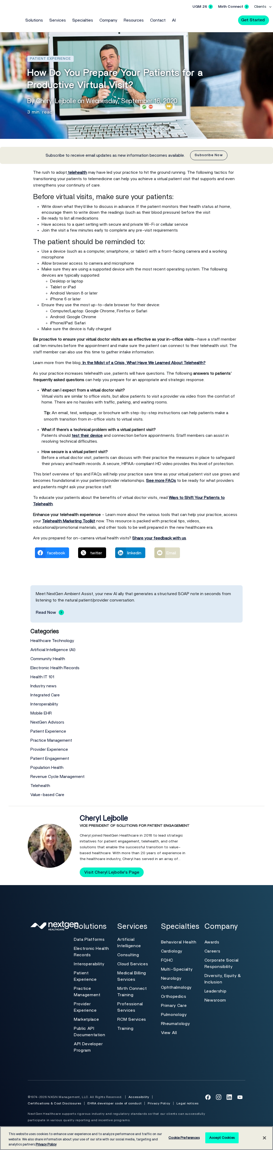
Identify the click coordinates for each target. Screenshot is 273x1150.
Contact (158, 20)
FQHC (167, 960)
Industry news (43, 686)
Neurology (171, 978)
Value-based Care (47, 795)
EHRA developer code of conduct (114, 1103)
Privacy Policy (159, 1103)
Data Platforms (89, 939)
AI (174, 20)
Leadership (215, 991)
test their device (87, 435)
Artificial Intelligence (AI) (53, 650)
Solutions (34, 20)
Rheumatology (175, 1024)
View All (169, 1033)
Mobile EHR (41, 713)
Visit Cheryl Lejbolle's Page (111, 872)
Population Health (46, 767)
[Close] (264, 1138)
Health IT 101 (42, 677)
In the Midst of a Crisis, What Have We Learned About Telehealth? (144, 363)
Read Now (46, 612)
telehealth (77, 172)
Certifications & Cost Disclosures (54, 1103)
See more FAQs (161, 480)
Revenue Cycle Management (57, 776)
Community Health (47, 659)
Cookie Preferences (183, 1137)
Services (57, 20)
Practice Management (51, 740)
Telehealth (40, 786)
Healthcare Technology (52, 641)
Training (125, 1028)
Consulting (128, 955)
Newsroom (215, 1000)
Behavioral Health (178, 942)
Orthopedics (173, 996)
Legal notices (187, 1103)
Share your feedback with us (159, 538)
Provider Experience (49, 749)
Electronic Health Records (54, 668)
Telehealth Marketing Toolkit (68, 521)
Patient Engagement (49, 758)
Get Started (253, 20)
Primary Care (174, 1005)
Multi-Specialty (177, 969)
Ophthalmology (176, 987)
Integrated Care (45, 695)
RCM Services (131, 1019)
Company (108, 20)
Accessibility (139, 1097)
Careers (212, 951)
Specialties (82, 20)
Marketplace (86, 1019)
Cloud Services (132, 964)
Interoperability (44, 704)
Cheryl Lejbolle (104, 818)
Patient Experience (48, 731)
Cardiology (171, 951)
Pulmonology (174, 1014)
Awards (211, 942)
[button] (229, 20)
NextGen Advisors (47, 722)
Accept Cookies (222, 1137)
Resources (134, 20)
